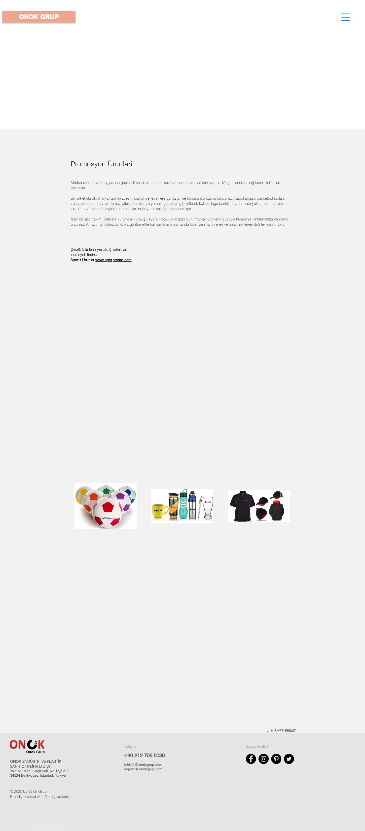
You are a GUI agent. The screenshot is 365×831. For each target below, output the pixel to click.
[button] (345, 17)
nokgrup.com (58, 796)
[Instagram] (263, 759)
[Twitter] (289, 759)
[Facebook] (251, 759)
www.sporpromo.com (113, 259)
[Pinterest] (276, 759)
